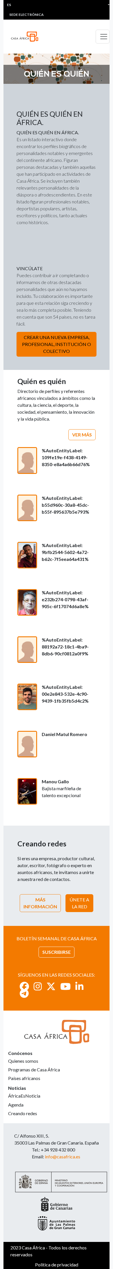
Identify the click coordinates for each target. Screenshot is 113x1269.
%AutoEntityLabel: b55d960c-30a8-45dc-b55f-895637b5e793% (65, 505)
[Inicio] (27, 36)
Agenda (15, 1104)
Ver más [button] (82, 434)
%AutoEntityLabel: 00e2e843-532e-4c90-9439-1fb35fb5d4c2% (65, 693)
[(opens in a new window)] (24, 986)
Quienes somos (23, 1061)
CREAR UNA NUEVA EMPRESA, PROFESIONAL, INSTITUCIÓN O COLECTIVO (56, 344)
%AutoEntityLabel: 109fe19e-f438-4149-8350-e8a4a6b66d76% (66, 457)
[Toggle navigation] (103, 37)
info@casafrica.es (62, 1156)
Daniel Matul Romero (64, 734)
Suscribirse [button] (56, 952)
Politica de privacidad (56, 1264)
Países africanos (24, 1078)
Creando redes (22, 1113)
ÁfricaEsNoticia (24, 1095)
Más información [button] (40, 903)
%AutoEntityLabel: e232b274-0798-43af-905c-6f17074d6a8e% (65, 599)
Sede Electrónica (26, 14)
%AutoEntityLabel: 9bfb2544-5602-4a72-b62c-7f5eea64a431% (65, 552)
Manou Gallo (55, 781)
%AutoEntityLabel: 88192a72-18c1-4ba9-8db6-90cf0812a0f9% (65, 646)
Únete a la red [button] (79, 903)
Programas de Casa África (34, 1069)
